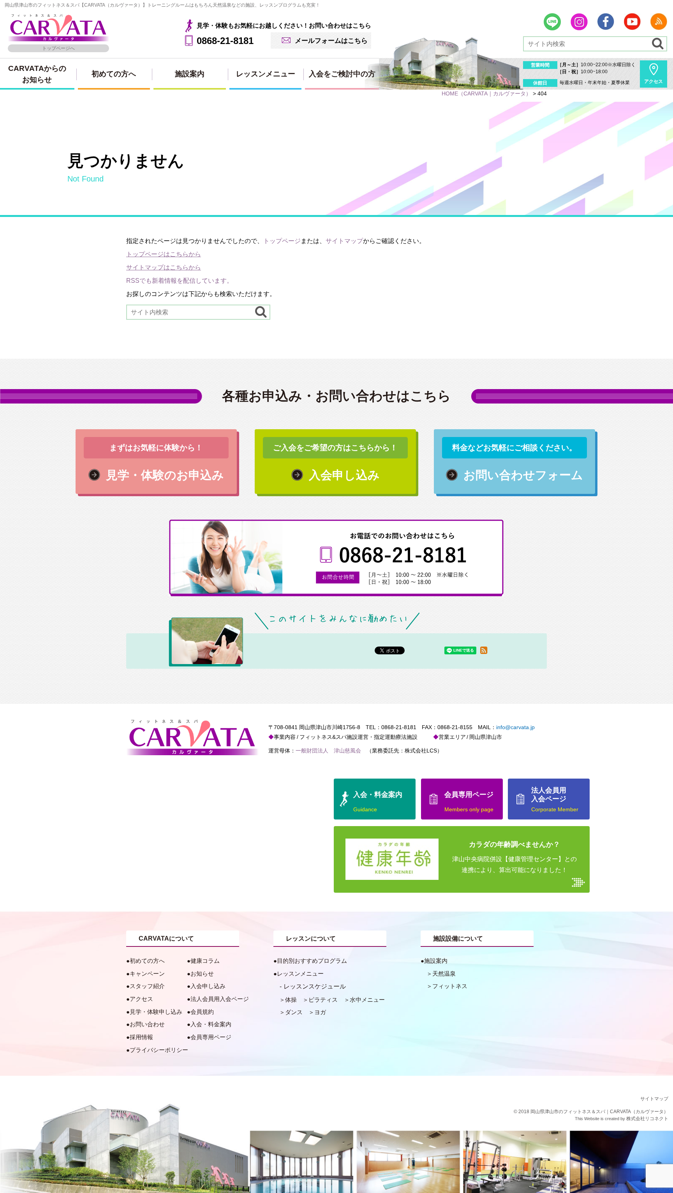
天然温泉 (444, 973)
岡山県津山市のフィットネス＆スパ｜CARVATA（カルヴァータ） (599, 1111)
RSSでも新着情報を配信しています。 (179, 280)
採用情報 (141, 1037)
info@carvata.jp (515, 727)
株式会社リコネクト (647, 1118)
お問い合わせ (147, 1024)
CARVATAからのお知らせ (37, 74)
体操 (291, 999)
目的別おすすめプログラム (312, 960)
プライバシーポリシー (159, 1050)
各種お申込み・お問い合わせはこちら (336, 395)
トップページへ (58, 48)
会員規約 (202, 1011)
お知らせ (202, 973)
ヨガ (320, 1012)
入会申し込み (208, 986)
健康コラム (205, 960)
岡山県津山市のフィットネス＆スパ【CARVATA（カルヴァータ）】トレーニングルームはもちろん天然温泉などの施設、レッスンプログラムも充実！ (162, 5)
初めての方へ (114, 74)
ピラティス (323, 999)
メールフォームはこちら (331, 40)
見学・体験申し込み (156, 1011)
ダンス (294, 1012)
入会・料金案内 (210, 1024)
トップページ (282, 241)
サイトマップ (344, 241)
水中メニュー (367, 999)
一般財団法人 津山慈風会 (328, 750)
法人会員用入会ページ (219, 999)
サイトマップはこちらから (163, 267)
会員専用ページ (210, 1037)
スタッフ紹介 (147, 986)
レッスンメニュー (265, 74)
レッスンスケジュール (315, 986)
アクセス (653, 81)
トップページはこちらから (163, 254)
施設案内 (189, 74)
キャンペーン (147, 973)
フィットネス (449, 986)
